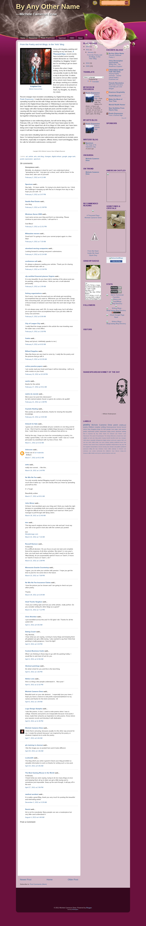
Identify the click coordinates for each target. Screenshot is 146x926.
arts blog (41, 156)
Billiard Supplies (31, 351)
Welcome (113, 436)
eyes (103, 442)
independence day (116, 444)
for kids (103, 429)
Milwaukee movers (32, 233)
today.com (123, 451)
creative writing (100, 427)
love (112, 429)
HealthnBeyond (115, 96)
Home (22, 38)
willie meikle (91, 453)
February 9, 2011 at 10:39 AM (36, 359)
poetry (86, 424)
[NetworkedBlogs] (116, 258)
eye (100, 442)
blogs (98, 429)
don (26, 522)
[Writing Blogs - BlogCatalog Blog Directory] (116, 310)
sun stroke (92, 451)
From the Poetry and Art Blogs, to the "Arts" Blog (42, 44)
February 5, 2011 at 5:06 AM (35, 316)
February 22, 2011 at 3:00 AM (36, 417)
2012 (88, 46)
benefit (108, 438)
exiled (93, 442)
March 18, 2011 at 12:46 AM (35, 515)
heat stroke (92, 444)
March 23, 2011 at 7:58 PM (35, 575)
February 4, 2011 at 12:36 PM (36, 269)
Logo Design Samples (33, 709)
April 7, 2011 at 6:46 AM (33, 738)
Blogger (89, 908)
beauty (104, 438)
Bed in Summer (88, 433)
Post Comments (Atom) (38, 884)
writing (124, 431)
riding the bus (93, 448)
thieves (117, 451)
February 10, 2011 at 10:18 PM (36, 374)
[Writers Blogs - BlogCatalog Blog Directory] (116, 323)
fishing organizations (33, 293)
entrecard (113, 440)
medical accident (31, 794)
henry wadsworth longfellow (103, 444)
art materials (39, 452)
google (64, 156)
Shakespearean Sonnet (113, 427)
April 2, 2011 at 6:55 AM (33, 625)
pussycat (85, 448)
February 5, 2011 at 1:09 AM (35, 286)
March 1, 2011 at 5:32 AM (34, 443)
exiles (97, 442)
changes (48, 156)
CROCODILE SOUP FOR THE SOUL (116, 71)
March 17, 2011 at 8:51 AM (35, 496)
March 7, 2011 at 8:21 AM (34, 458)
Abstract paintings (32, 666)
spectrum (37, 159)
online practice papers (34, 366)
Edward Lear (114, 433)
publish (118, 446)
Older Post (73, 879)
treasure (85, 453)
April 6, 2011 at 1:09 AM (33, 702)
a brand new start (121, 436)
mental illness (94, 446)
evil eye (85, 442)
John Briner (29, 503)
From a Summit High (97, 96)
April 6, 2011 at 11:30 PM (34, 721)
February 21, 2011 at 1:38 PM (36, 402)
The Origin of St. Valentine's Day (91, 146)
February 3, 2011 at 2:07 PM (35, 194)
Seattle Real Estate (32, 201)
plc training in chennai (34, 745)
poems (124, 429)
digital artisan (56, 156)
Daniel (27, 809)
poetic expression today (103, 431)
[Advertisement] (93, 189)
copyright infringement (96, 440)
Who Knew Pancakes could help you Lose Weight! (116, 86)
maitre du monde (31, 394)
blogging (93, 429)
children (91, 427)
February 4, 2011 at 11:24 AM (36, 254)
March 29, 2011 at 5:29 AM (35, 595)
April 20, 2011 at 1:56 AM (34, 751)
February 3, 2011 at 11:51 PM (36, 226)
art (27, 156)
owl (115, 446)
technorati (99, 451)
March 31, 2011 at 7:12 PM (35, 610)
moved (100, 446)
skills (109, 448)
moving (105, 446)
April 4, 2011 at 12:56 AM (34, 659)
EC (108, 433)
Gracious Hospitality (117, 92)
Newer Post (25, 879)
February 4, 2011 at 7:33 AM (35, 241)
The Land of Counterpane (97, 436)
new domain (110, 446)
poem (115, 425)
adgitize (85, 438)
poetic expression (26, 159)
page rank (71, 156)
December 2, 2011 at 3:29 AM (36, 802)
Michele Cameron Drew (34, 691)
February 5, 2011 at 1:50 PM (35, 331)
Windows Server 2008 (33, 214)
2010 (88, 63)
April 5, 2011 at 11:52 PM (34, 685)
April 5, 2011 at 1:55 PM (33, 672)
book (116, 438)
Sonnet (124, 427)
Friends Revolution (116, 83)
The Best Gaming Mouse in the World (39, 773)
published (123, 446)
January (91, 52)
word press (98, 453)
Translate (95, 81)
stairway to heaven (117, 448)
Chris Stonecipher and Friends (116, 61)
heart (121, 442)
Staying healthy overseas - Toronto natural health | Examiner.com (115, 76)
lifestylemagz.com (31, 534)
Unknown (29, 450)
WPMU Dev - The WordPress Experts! (115, 65)
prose (113, 431)
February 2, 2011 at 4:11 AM (35, 177)
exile (89, 442)
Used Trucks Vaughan (33, 602)
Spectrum (62, 38)
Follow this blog (116, 261)
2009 (88, 66)
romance (100, 448)
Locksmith (29, 758)
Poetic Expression (48, 38)
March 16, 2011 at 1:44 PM (35, 470)
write (27, 465)
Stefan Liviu (30, 679)
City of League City (32, 323)
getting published (115, 442)
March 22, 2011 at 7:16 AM (35, 537)
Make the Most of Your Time (115, 100)
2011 (88, 50)
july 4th (124, 444)
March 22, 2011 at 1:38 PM (35, 561)
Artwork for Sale (31, 424)
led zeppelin (86, 446)
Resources (33, 38)
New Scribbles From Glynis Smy (116, 109)
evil (125, 440)
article (31, 156)
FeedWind (109, 200)
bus (120, 438)
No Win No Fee (31, 477)
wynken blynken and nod (108, 453)
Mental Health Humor (117, 105)
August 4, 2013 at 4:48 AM (34, 817)
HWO (72, 38)
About (80, 38)
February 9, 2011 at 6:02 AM (35, 344)
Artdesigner (75, 909)
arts (35, 156)
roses (105, 448)
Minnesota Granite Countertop (37, 567)
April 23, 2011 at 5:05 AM (34, 766)
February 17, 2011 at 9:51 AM (36, 387)
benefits (113, 438)
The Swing (107, 436)
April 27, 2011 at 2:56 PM (34, 787)
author (100, 438)
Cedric (27, 338)
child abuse (86, 440)
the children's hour (109, 451)
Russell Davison (31, 544)
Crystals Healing (31, 409)
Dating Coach (30, 632)
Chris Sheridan (31, 617)
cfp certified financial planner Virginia (40, 276)
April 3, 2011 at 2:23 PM (33, 644)
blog (89, 429)
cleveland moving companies (36, 248)
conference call (31, 261)
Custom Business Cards (34, 651)
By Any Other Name (48, 6)
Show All (124, 118)
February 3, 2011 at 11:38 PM (36, 207)
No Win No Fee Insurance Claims (38, 582)
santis (27, 381)
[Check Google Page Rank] (116, 317)
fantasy (107, 442)
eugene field (120, 440)
